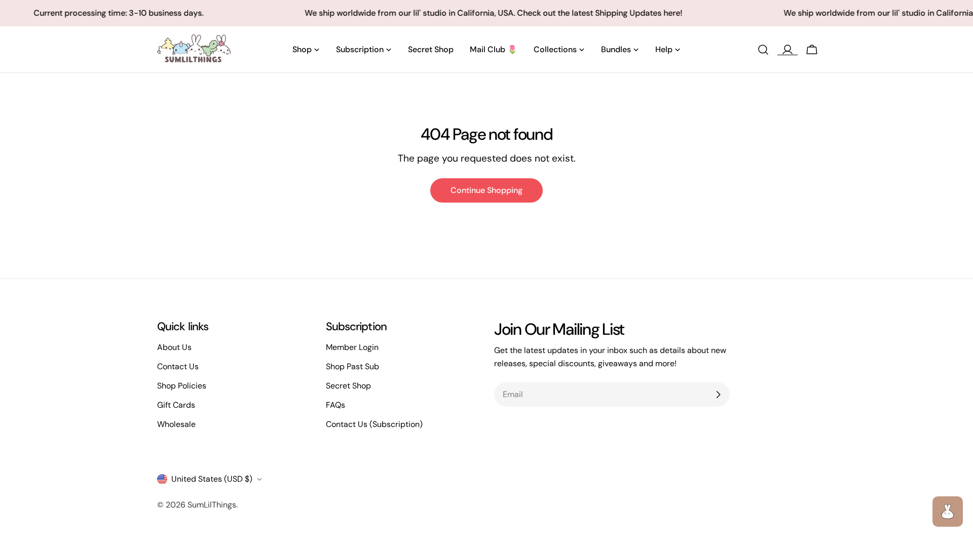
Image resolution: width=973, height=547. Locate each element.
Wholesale (176, 424)
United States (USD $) (211, 479)
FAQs (335, 405)
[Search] (763, 50)
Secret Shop (348, 385)
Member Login (352, 347)
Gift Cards (176, 405)
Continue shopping (486, 190)
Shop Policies (181, 385)
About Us (174, 347)
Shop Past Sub (352, 366)
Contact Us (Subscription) (374, 424)
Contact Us (178, 366)
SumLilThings (212, 504)
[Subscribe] (718, 394)
